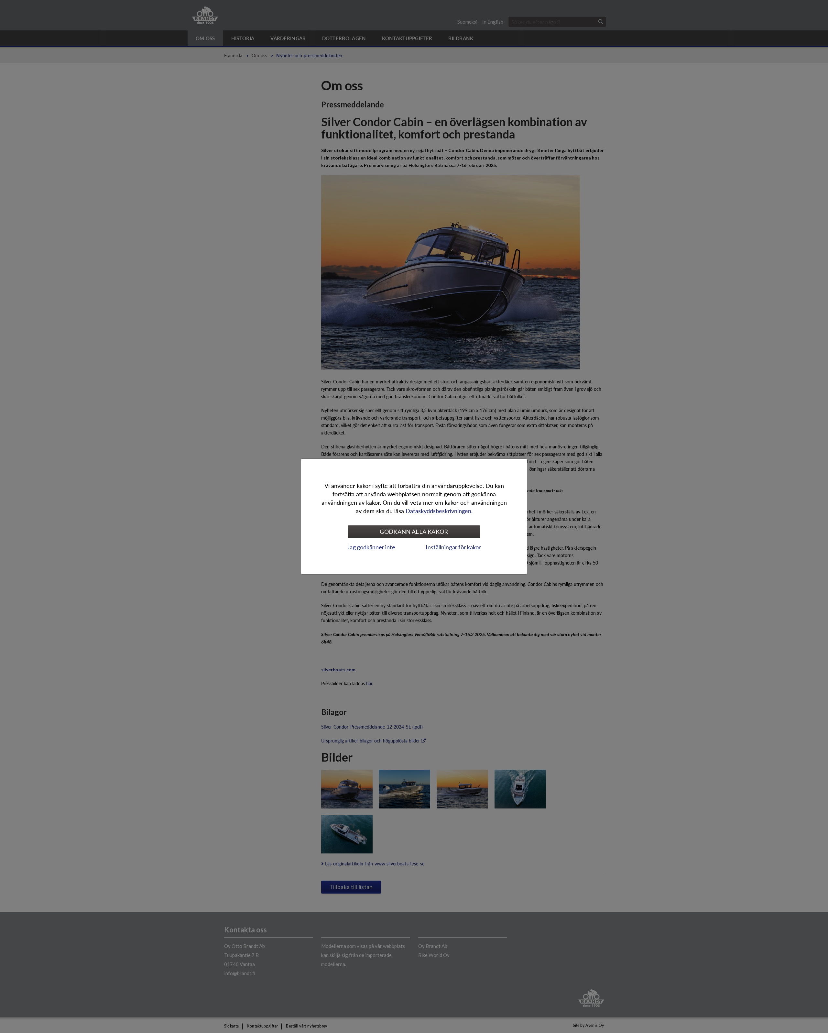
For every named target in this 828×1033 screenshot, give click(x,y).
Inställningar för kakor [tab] (453, 547)
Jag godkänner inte (371, 547)
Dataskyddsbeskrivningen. (439, 511)
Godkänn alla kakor (414, 531)
